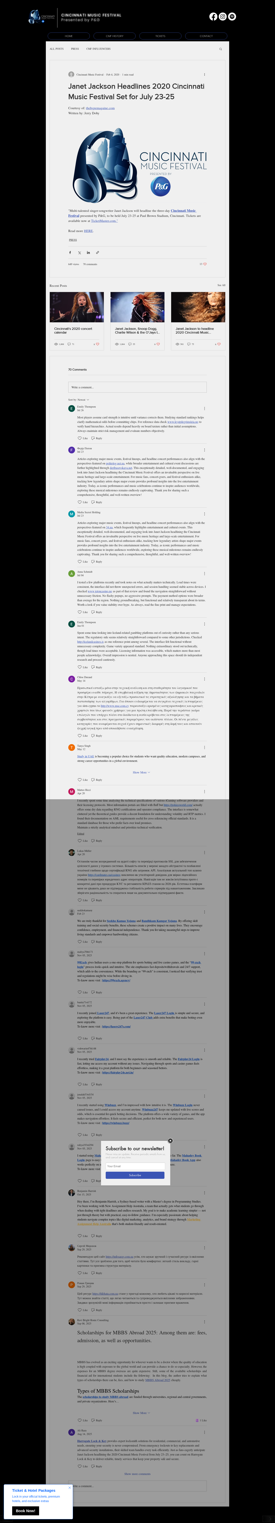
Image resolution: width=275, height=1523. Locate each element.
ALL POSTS (57, 48)
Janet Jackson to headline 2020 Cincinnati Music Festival (195, 330)
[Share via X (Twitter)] (79, 252)
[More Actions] (204, 408)
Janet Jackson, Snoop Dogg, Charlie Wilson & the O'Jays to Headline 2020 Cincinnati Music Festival (137, 330)
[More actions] (204, 74)
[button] (220, 48)
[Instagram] (223, 17)
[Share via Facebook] (70, 252)
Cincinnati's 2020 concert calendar (73, 330)
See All (221, 285)
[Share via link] (97, 252)
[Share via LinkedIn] (88, 252)
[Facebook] (213, 17)
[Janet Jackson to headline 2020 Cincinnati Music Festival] (198, 307)
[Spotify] (232, 17)
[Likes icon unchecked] (79, 438)
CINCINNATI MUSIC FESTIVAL (91, 15)
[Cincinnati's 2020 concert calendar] (77, 307)
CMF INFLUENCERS (98, 48)
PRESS (75, 48)
